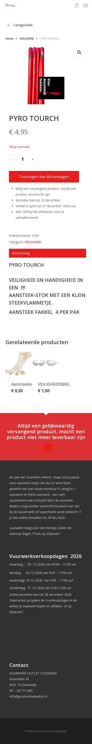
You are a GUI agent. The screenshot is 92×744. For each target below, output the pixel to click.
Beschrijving (20, 253)
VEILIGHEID (26, 38)
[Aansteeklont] (18, 363)
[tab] (47, 253)
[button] (85, 5)
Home (10, 38)
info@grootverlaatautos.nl (28, 696)
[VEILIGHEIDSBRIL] (45, 363)
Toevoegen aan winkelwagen (44, 176)
